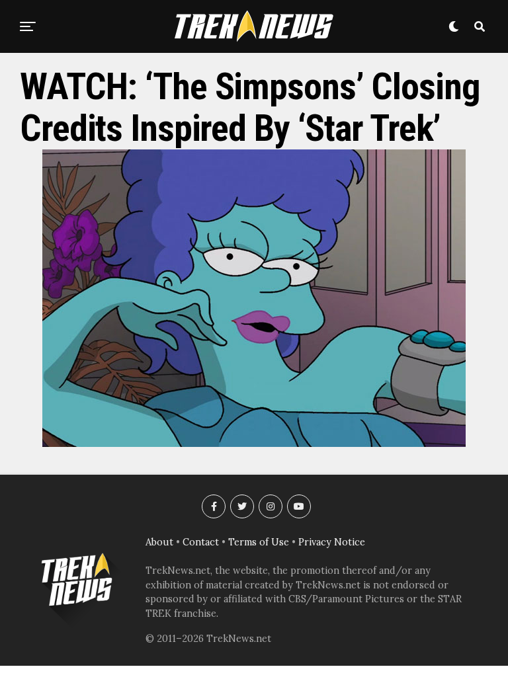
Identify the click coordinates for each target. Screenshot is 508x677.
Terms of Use (258, 542)
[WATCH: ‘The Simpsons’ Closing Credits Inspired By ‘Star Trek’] (254, 443)
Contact (201, 542)
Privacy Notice (331, 542)
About (159, 542)
